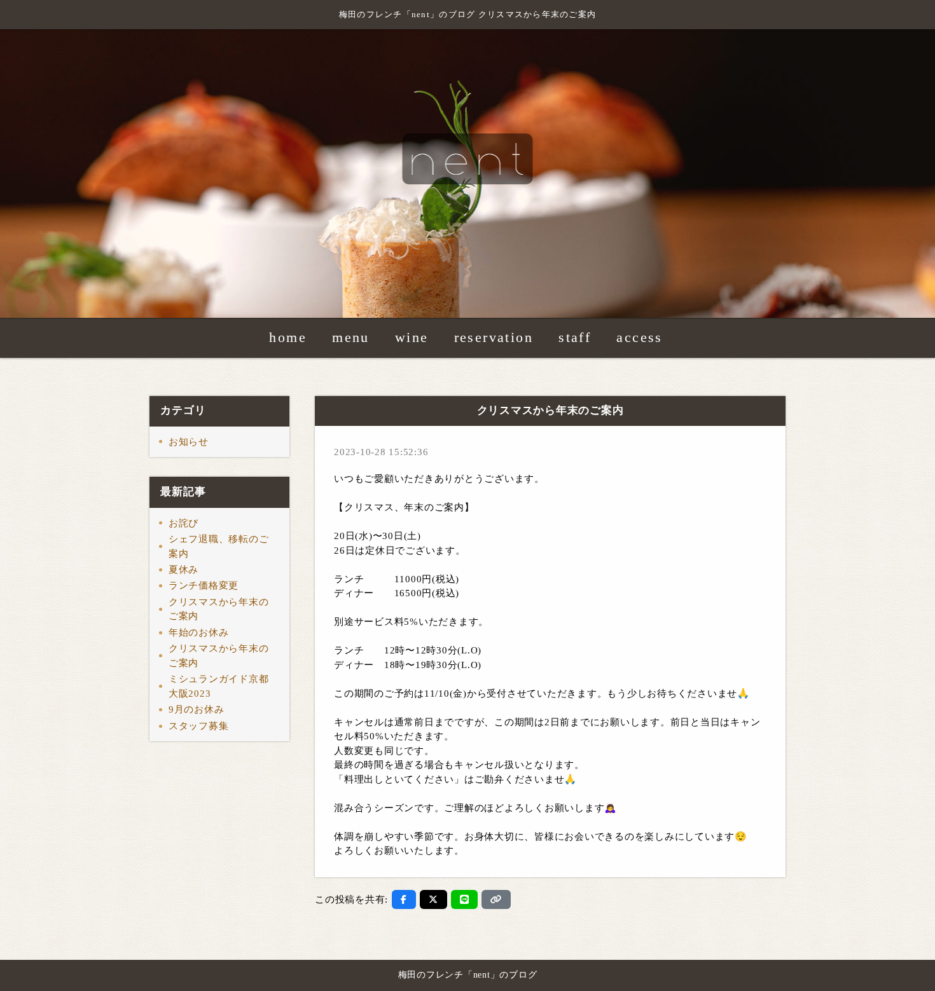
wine (412, 338)
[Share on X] (433, 899)
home (288, 338)
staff (574, 338)
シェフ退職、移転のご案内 (219, 546)
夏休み (183, 569)
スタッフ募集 (199, 726)
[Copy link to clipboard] (496, 899)
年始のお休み (199, 632)
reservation (494, 338)
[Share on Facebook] (404, 899)
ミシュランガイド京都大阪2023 (219, 686)
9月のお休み (197, 709)
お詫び (183, 523)
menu (351, 338)
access (639, 338)
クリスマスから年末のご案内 (219, 609)
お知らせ (189, 442)
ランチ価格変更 (204, 585)
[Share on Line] (464, 899)
